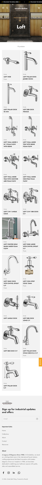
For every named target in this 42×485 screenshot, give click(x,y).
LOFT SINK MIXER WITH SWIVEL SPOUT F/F (30, 246)
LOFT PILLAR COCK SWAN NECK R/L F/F (30, 352)
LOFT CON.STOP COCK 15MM (29, 282)
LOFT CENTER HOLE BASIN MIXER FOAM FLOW (11, 246)
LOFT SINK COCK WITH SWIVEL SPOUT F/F (11, 283)
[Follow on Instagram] (8, 472)
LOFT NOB (7, 77)
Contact (4, 441)
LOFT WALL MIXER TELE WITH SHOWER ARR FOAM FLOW (11, 179)
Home (4, 430)
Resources (5, 445)
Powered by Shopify (22, 479)
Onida (5, 74)
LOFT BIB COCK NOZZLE (28, 110)
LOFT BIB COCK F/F (10, 351)
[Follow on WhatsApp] (19, 472)
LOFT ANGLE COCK (10, 318)
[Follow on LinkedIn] (13, 472)
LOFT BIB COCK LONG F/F (28, 319)
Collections (5, 434)
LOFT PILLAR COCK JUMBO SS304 (29, 78)
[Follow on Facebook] (3, 472)
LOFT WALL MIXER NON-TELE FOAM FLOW (29, 179)
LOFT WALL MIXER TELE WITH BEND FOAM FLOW (29, 144)
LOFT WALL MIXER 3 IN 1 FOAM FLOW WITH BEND (11, 144)
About (4, 437)
